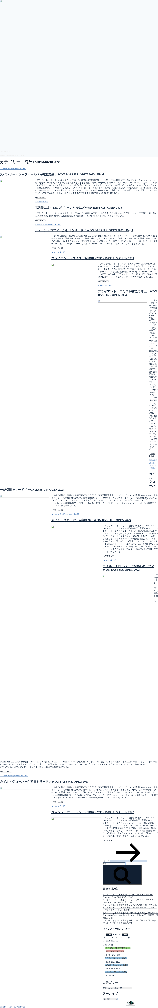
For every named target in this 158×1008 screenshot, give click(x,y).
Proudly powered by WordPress (12, 1007)
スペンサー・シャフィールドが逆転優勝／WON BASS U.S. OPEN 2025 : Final (52, 174)
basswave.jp (5, 151)
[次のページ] (128, 861)
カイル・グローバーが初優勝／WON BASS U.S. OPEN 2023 (91, 520)
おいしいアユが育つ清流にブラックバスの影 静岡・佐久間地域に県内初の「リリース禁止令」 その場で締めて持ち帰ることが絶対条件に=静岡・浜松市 (130, 907)
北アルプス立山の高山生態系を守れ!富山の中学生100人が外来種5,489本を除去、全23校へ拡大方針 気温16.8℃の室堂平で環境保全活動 (130, 915)
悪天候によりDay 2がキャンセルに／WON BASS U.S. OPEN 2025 (78, 207)
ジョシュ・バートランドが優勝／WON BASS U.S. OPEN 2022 (92, 812)
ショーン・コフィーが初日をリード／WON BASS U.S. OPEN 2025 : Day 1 (84, 230)
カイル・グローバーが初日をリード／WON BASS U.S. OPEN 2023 (44, 781)
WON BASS (41, 197)
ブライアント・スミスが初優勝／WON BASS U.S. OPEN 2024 (92, 258)
